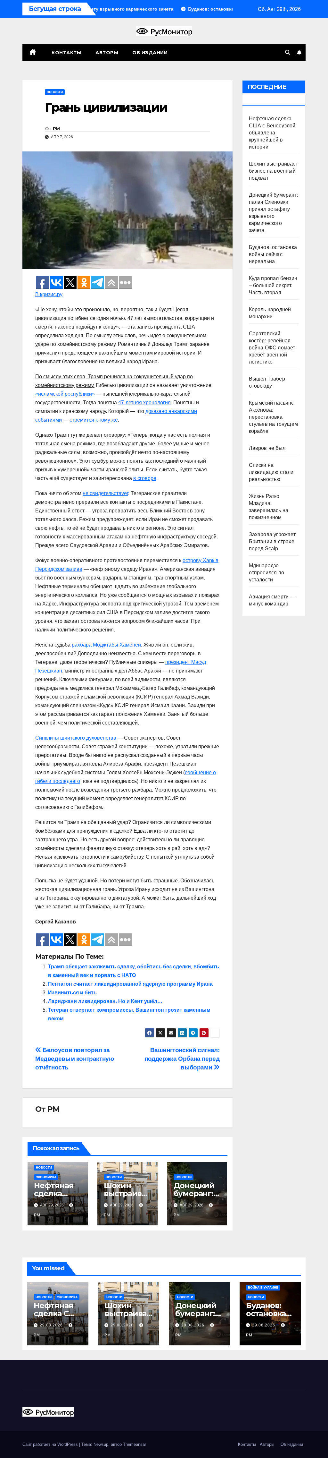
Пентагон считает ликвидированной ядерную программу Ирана (130, 984)
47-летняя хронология (144, 402)
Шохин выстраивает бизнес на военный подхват (273, 171)
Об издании (150, 53)
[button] (287, 52)
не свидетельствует (105, 493)
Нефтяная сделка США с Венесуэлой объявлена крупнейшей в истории (272, 133)
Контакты (66, 53)
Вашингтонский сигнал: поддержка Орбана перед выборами (182, 1059)
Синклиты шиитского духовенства (75, 738)
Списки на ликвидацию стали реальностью (271, 472)
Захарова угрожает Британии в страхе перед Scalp (272, 541)
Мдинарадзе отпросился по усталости (266, 572)
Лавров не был (267, 448)
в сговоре (144, 478)
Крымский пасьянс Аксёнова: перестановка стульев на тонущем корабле (273, 417)
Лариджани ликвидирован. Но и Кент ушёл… (105, 1001)
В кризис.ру (48, 294)
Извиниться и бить (72, 992)
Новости (55, 92)
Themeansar (134, 1444)
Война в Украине (263, 1287)
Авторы (106, 53)
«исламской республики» (65, 394)
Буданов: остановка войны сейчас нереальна (273, 254)
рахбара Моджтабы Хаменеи (106, 645)
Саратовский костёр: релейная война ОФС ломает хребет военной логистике (272, 347)
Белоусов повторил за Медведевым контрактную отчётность (74, 1059)
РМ (56, 129)
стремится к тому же (94, 420)
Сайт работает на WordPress (50, 1444)
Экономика (46, 1177)
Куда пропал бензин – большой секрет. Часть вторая (273, 285)
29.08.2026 (52, 1325)
